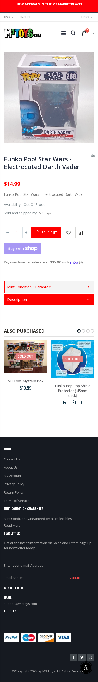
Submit (74, 578)
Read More (12, 525)
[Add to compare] (80, 232)
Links (85, 17)
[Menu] (63, 33)
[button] (79, 331)
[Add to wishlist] (68, 232)
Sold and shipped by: (20, 213)
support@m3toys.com (20, 603)
